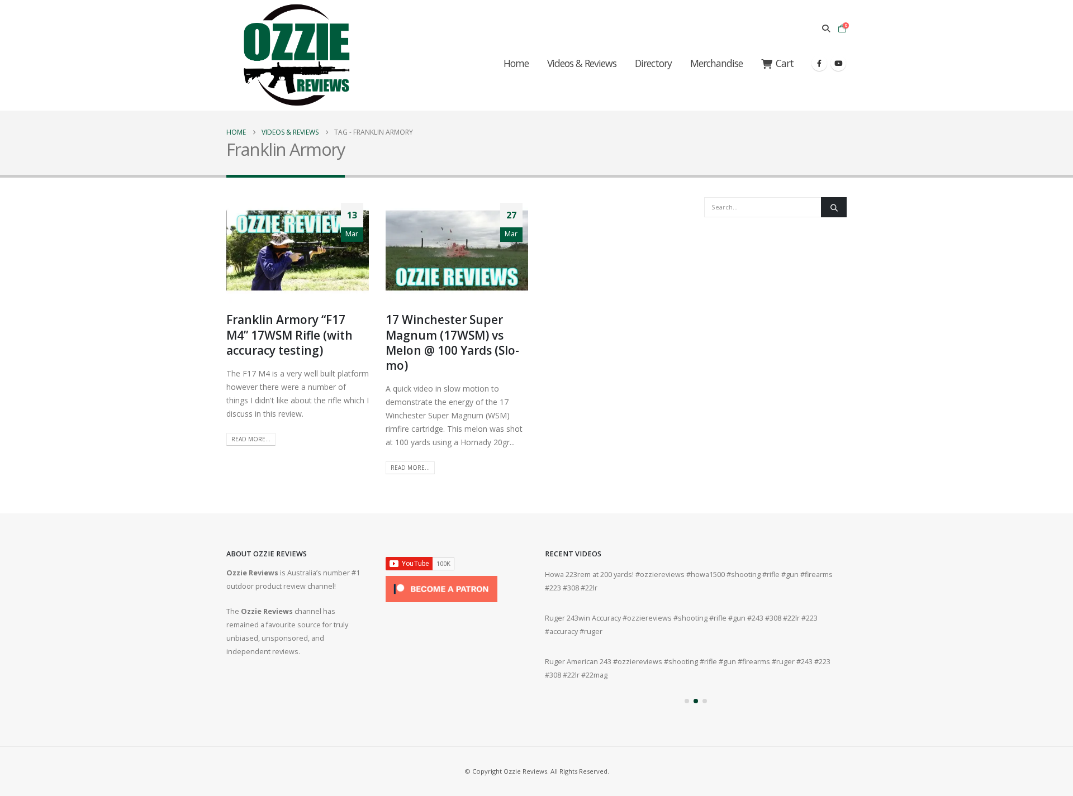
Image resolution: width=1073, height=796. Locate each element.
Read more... (250, 439)
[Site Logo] (296, 55)
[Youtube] (838, 63)
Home (516, 63)
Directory (653, 63)
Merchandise (716, 63)
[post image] (297, 250)
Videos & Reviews (581, 63)
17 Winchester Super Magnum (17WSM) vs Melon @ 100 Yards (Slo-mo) (452, 342)
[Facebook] (819, 63)
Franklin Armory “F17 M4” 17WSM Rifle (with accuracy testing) (289, 335)
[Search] (834, 207)
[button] (825, 28)
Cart (785, 63)
